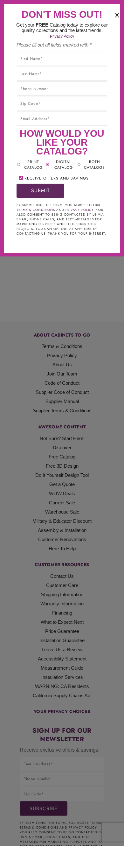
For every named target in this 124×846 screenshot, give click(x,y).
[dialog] (62, 423)
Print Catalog (33, 164)
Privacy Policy (62, 36)
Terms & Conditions (36, 209)
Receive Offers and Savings (56, 178)
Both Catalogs (94, 164)
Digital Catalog (63, 164)
